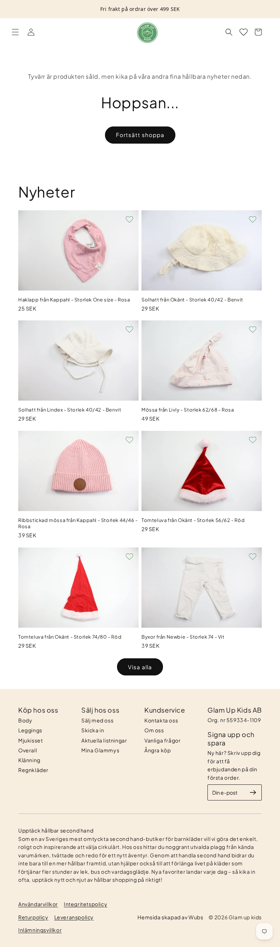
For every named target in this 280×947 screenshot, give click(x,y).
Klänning (29, 760)
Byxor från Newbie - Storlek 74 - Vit (183, 637)
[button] (15, 32)
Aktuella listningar (104, 740)
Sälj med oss (97, 720)
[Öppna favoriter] (243, 32)
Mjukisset (30, 740)
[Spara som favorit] (129, 219)
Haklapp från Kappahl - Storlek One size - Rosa (74, 300)
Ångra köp (157, 750)
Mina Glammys (100, 750)
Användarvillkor (38, 904)
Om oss (154, 730)
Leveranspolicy (74, 917)
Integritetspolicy (85, 904)
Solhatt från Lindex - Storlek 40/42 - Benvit (69, 410)
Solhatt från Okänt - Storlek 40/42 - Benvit (192, 300)
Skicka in (92, 730)
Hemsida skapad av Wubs (170, 917)
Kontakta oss (161, 720)
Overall (27, 750)
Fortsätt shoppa (140, 134)
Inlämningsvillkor (40, 930)
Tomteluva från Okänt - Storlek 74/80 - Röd (69, 637)
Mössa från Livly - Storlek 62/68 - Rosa (187, 410)
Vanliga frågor (162, 740)
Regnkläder (33, 770)
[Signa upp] (253, 792)
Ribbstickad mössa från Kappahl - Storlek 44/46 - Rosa (78, 523)
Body (25, 720)
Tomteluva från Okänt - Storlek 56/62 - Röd (193, 520)
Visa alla (140, 666)
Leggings (30, 730)
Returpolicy (33, 917)
